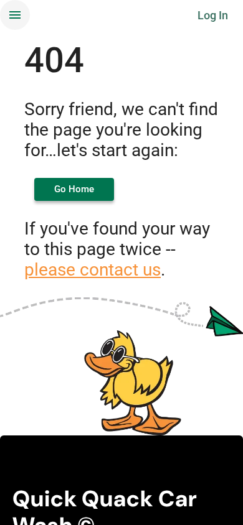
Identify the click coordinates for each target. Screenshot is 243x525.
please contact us (92, 269)
